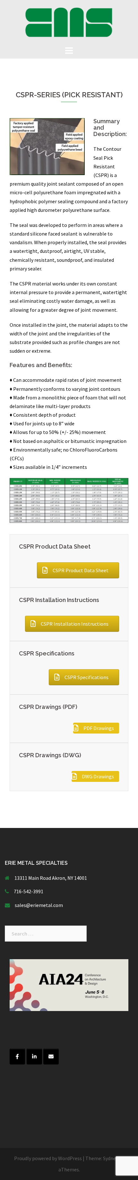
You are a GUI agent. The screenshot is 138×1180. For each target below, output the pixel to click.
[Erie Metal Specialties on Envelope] (51, 1056)
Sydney (110, 1158)
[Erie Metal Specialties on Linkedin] (34, 1056)
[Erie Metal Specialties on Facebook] (17, 1056)
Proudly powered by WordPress (48, 1158)
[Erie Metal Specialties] (69, 22)
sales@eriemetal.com (39, 905)
